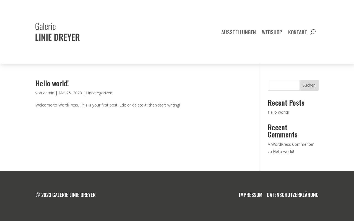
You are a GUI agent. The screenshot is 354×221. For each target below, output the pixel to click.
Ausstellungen (238, 32)
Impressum (250, 194)
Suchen (309, 85)
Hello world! (52, 83)
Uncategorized (99, 92)
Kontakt (297, 32)
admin (48, 92)
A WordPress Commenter (291, 144)
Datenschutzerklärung (293, 194)
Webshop (272, 32)
